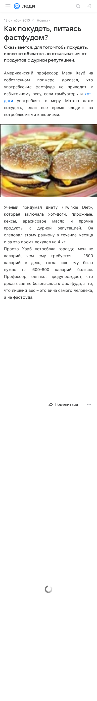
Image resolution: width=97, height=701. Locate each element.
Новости (43, 20)
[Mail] (17, 6)
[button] (48, 161)
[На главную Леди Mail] (27, 6)
